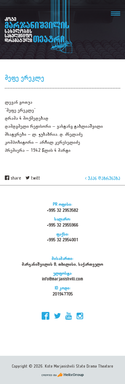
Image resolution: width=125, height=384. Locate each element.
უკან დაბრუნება (103, 178)
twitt (35, 178)
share (15, 178)
